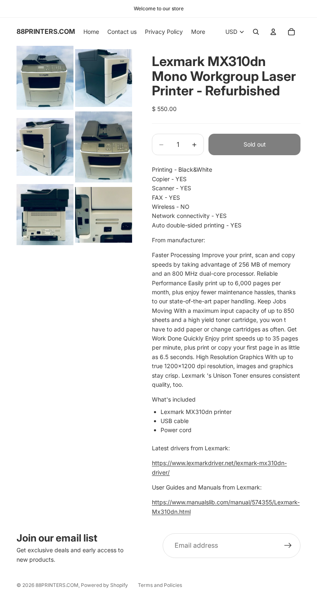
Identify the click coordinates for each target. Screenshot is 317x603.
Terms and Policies (160, 585)
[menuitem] (198, 32)
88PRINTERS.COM (56, 585)
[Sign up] (288, 545)
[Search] (256, 32)
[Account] (273, 32)
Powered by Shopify (104, 585)
